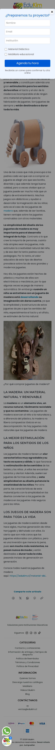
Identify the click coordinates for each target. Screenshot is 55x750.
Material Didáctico (18, 49)
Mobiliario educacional (21, 54)
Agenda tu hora (27, 63)
